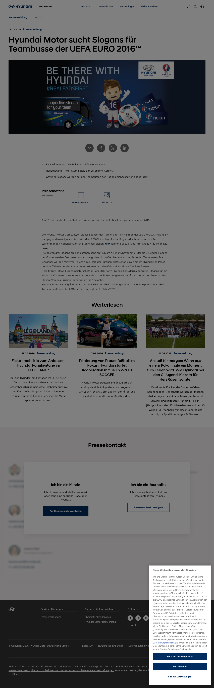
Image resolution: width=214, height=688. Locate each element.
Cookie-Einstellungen (180, 676)
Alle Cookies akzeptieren (180, 656)
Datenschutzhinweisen (164, 642)
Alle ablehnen (180, 666)
